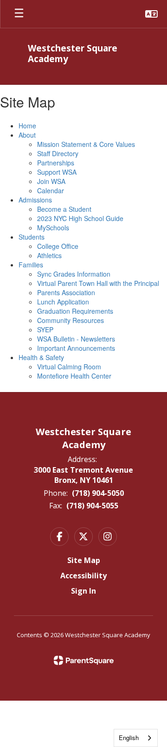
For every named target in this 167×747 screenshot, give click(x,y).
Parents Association (66, 292)
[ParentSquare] (83, 660)
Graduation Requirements (75, 311)
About (27, 134)
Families (31, 264)
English (129, 737)
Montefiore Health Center (74, 375)
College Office (57, 246)
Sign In (83, 591)
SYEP (45, 329)
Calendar (50, 190)
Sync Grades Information (73, 274)
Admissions (35, 199)
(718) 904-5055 (92, 505)
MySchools (53, 227)
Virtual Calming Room (69, 366)
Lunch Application (63, 301)
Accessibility (83, 575)
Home (27, 125)
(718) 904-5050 (98, 493)
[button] (151, 14)
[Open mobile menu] (19, 14)
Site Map (83, 560)
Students (32, 236)
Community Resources (70, 320)
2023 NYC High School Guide (80, 218)
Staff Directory (57, 153)
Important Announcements (76, 348)
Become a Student (64, 209)
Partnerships (55, 162)
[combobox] (136, 738)
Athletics (49, 255)
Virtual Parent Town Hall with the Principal (98, 283)
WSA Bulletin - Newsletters (76, 338)
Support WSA (57, 172)
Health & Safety (41, 357)
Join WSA (51, 181)
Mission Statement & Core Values (86, 144)
